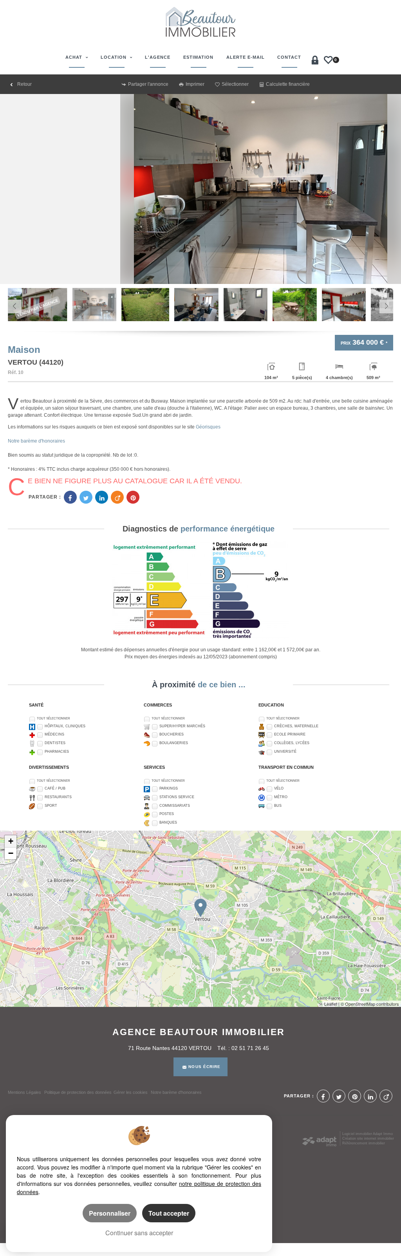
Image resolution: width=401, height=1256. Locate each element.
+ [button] (10, 841)
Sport (51, 806)
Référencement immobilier (363, 1143)
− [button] (10, 853)
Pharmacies (57, 752)
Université (285, 752)
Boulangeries (173, 743)
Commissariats (174, 806)
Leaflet (330, 1004)
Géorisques (208, 427)
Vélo (279, 788)
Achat (74, 57)
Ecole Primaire (289, 734)
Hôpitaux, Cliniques (65, 726)
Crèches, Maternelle (296, 726)
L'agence (157, 57)
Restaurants (58, 797)
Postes (166, 814)
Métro (280, 797)
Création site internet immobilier (368, 1138)
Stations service (176, 797)
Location (114, 57)
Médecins (54, 734)
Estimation (198, 57)
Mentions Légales (24, 1092)
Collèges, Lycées (291, 743)
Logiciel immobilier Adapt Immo (367, 1134)
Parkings (168, 788)
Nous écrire (204, 1066)
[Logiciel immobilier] (319, 1139)
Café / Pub (55, 788)
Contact (289, 57)
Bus (278, 806)
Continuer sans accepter (139, 1232)
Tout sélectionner (53, 718)
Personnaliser (109, 1213)
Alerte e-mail (245, 57)
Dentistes (55, 743)
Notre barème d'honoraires (37, 441)
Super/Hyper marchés (182, 726)
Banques (168, 822)
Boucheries (171, 734)
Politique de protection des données (78, 1092)
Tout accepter (168, 1213)
